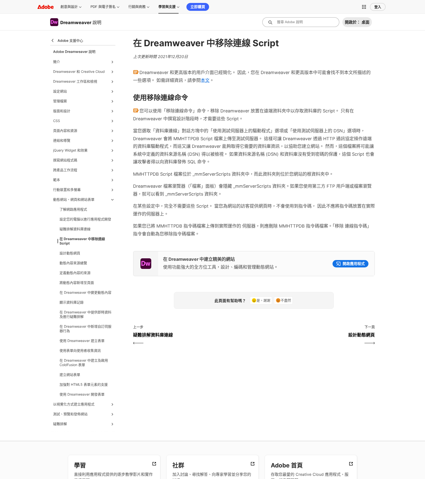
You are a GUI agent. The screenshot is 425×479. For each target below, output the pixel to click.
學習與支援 (167, 7)
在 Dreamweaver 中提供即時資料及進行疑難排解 (85, 314)
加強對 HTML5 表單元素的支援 (84, 384)
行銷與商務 (137, 7)
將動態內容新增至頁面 (77, 282)
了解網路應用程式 (73, 209)
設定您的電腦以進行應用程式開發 (85, 219)
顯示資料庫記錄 (72, 302)
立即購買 (197, 7)
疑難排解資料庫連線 (75, 229)
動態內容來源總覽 (73, 263)
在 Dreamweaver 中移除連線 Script (82, 241)
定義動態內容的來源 (75, 273)
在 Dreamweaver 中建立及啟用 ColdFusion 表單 (84, 362)
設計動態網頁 (70, 253)
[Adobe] (45, 7)
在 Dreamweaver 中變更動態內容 (85, 292)
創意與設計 (69, 7)
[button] (364, 7)
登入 (377, 7)
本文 (205, 80)
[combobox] (300, 22)
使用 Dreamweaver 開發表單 (82, 394)
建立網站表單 (70, 374)
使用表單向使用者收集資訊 (80, 350)
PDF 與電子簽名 (103, 7)
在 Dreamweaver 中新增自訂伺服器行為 (85, 328)
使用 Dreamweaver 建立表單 (82, 341)
